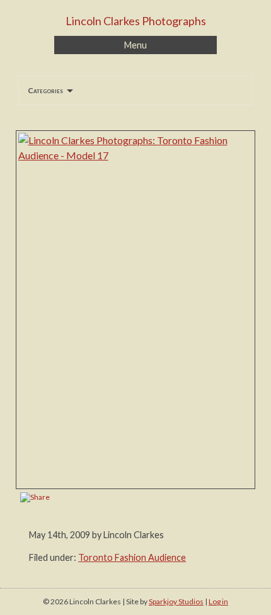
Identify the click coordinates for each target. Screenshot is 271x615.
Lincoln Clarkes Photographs (136, 21)
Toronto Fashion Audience (132, 557)
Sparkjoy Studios (176, 601)
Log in (218, 601)
